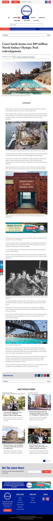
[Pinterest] (45, 375)
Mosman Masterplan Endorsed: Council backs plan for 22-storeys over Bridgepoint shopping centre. (39, 413)
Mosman (19, 393)
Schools (36, 427)
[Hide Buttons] (0, 276)
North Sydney (8, 427)
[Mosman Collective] (26, 6)
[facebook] (46, 2)
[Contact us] (1, 273)
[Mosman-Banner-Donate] (26, 482)
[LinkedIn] (41, 375)
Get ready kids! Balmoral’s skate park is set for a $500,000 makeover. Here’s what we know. (13, 413)
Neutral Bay (13, 427)
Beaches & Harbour (14, 393)
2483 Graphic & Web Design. (28, 518)
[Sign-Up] (26, 223)
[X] (38, 375)
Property (44, 394)
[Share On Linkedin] (1, 267)
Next (48, 35)
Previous (5, 35)
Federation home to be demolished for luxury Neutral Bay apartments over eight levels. (13, 446)
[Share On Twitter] (1, 264)
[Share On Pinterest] (1, 270)
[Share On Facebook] (1, 262)
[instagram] (49, 2)
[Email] (48, 375)
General (22, 393)
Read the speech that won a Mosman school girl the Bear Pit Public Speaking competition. (38, 446)
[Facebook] (35, 375)
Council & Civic (8, 393)
